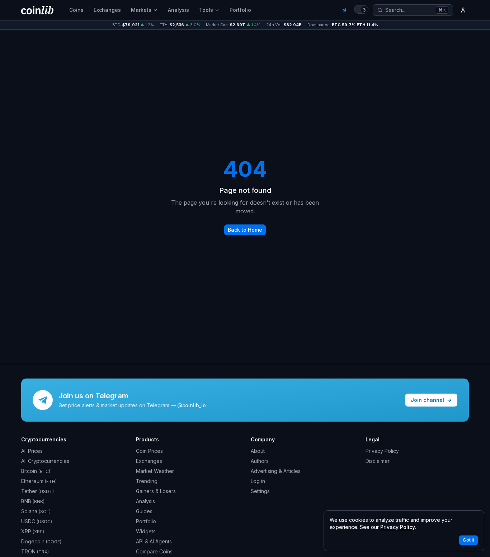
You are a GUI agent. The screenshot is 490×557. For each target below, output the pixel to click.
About (258, 451)
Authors (260, 461)
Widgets (146, 531)
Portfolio (240, 10)
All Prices (32, 451)
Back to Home (245, 230)
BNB (32, 501)
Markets (141, 10)
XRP (32, 531)
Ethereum (39, 481)
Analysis (178, 10)
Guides (144, 511)
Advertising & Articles (276, 471)
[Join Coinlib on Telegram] (344, 10)
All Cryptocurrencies (45, 461)
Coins (76, 10)
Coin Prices (149, 451)
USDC (36, 521)
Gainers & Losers (156, 491)
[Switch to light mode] (361, 9)
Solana (36, 511)
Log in (258, 481)
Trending (146, 481)
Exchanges (107, 10)
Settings (260, 491)
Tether (37, 491)
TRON (35, 551)
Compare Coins (154, 551)
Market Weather (155, 471)
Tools (206, 10)
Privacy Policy (382, 451)
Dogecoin (41, 541)
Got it (468, 540)
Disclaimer (378, 461)
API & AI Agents (154, 541)
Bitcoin (35, 471)
